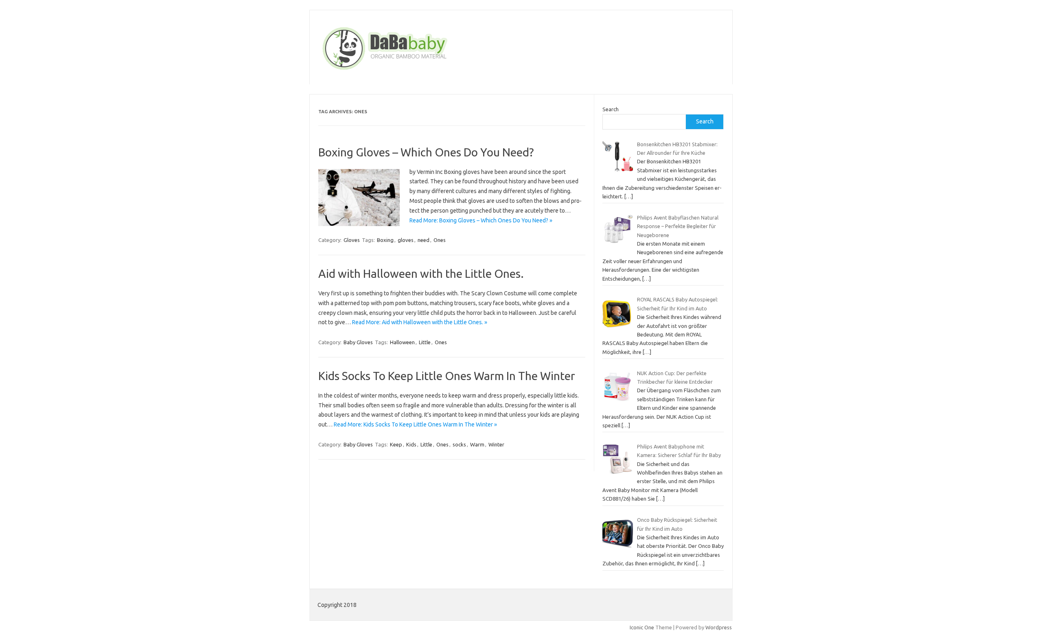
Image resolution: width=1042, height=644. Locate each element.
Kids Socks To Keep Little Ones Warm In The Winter (446, 375)
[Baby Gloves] (416, 70)
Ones (439, 240)
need (423, 240)
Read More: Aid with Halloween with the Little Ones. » (419, 322)
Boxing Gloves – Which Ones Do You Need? (426, 152)
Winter (496, 444)
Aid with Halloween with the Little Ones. (421, 273)
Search (610, 109)
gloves (406, 240)
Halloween (402, 342)
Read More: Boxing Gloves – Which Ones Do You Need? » (480, 220)
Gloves (352, 240)
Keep (396, 444)
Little (425, 342)
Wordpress (718, 627)
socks (459, 444)
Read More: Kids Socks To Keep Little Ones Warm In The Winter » (415, 424)
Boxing (385, 240)
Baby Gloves (358, 342)
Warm (477, 444)
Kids (411, 444)
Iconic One (642, 627)
